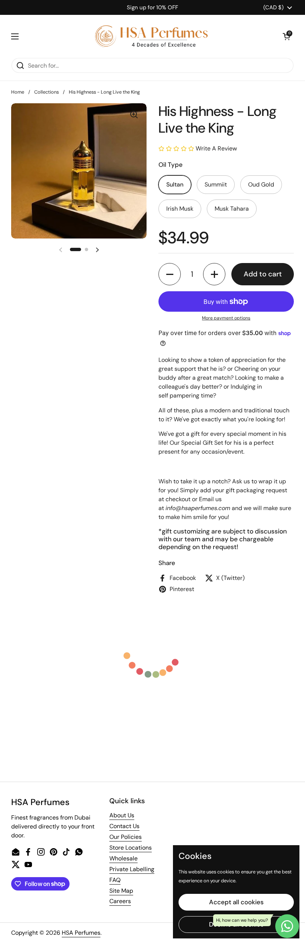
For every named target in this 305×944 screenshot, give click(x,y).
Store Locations (130, 847)
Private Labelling (131, 869)
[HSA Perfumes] (150, 36)
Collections (46, 92)
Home (17, 92)
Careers (120, 901)
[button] (286, 36)
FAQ (115, 880)
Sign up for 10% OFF (152, 7)
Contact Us (124, 826)
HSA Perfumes (81, 933)
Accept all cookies (236, 902)
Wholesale (123, 858)
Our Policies (125, 837)
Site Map (121, 891)
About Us (121, 815)
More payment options (226, 318)
